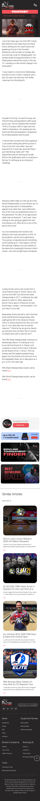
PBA (3, 729)
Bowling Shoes (25, 726)
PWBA (4, 733)
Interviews (5, 736)
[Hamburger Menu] (35, 5)
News (4, 718)
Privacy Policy (27, 753)
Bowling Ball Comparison (9, 770)
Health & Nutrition (7, 753)
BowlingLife (28, 742)
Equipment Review (29, 718)
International (5, 723)
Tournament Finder (7, 767)
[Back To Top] (37, 758)
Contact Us (26, 750)
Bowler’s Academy (10, 742)
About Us (25, 746)
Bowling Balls (24, 723)
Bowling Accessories (26, 729)
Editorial (4, 746)
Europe (4, 726)
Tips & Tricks (5, 750)
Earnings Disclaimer (28, 757)
